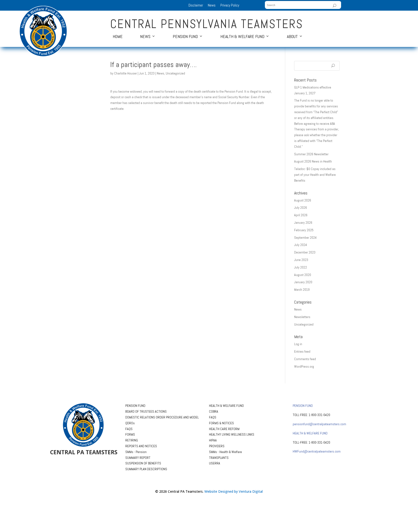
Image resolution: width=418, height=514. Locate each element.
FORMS (130, 434)
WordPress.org (304, 366)
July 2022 (300, 267)
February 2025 (304, 230)
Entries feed (302, 351)
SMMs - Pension (136, 452)
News (212, 5)
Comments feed (305, 359)
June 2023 (301, 260)
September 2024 (305, 237)
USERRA (214, 463)
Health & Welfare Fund (242, 36)
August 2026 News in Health (313, 161)
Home (118, 36)
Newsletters (302, 317)
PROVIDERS (216, 446)
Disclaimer (195, 5)
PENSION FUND (135, 405)
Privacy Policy (229, 5)
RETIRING (131, 440)
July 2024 (300, 245)
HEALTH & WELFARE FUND (226, 405)
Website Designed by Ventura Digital (233, 491)
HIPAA (213, 440)
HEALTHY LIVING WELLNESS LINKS (231, 434)
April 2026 (300, 215)
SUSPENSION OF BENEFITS (143, 463)
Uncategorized (175, 73)
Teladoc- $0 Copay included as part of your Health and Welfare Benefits (315, 175)
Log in (298, 344)
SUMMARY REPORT (137, 457)
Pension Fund (185, 36)
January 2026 (303, 222)
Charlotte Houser (125, 73)
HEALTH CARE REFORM (224, 429)
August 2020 (302, 275)
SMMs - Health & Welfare (225, 452)
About (292, 36)
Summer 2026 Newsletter (311, 154)
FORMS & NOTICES (221, 423)
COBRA (213, 411)
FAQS (129, 429)
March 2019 (302, 289)
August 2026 (302, 200)
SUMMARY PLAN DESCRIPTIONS (146, 469)
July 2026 (300, 207)
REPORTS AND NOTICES (141, 446)
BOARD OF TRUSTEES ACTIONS (146, 411)
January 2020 (303, 282)
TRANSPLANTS (219, 457)
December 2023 (304, 252)
